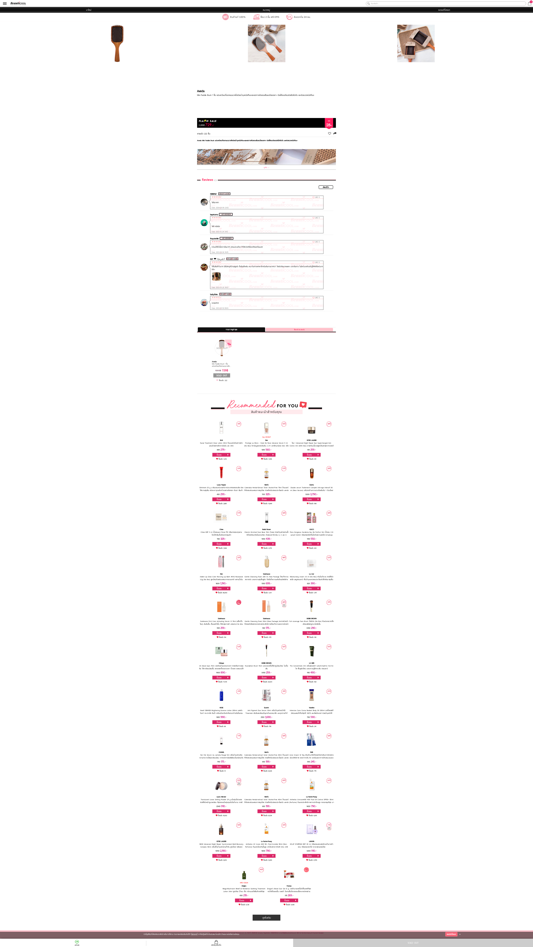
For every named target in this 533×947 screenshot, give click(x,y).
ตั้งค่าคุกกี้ (194, 934)
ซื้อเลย (219, 454)
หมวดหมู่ (266, 10)
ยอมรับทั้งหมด (451, 934)
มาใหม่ (88, 10)
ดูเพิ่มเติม (266, 917)
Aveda (200, 90)
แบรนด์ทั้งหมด (444, 10)
